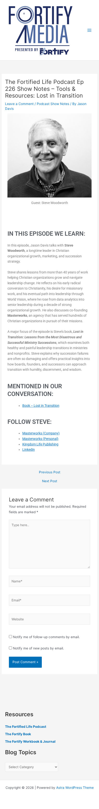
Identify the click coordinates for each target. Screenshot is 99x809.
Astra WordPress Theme (75, 788)
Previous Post (49, 472)
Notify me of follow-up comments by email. (46, 637)
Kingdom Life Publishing (40, 444)
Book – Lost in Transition (40, 406)
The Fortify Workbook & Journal (30, 741)
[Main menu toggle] (89, 30)
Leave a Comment (19, 104)
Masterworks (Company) (41, 433)
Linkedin (28, 449)
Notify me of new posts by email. (38, 648)
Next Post (49, 481)
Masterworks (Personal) (40, 439)
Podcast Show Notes (53, 104)
